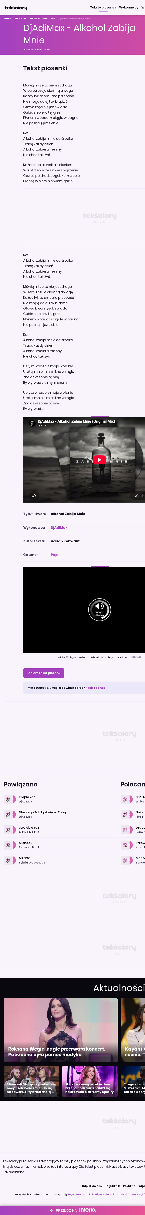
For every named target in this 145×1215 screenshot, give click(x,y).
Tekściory (20, 18)
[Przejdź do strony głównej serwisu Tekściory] (16, 8)
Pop (53, 18)
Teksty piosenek (38, 18)
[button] (103, 7)
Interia (7, 18)
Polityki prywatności (101, 1194)
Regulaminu (75, 1194)
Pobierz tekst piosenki (43, 673)
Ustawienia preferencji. (129, 1194)
